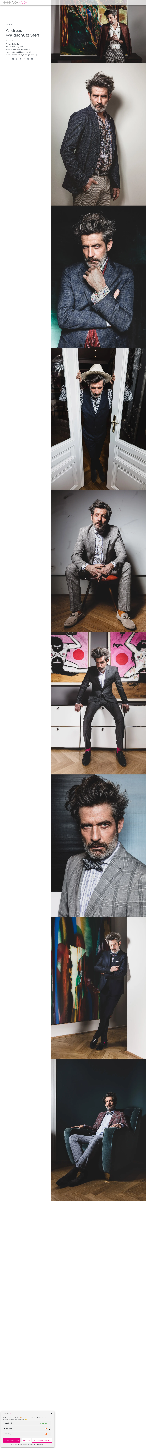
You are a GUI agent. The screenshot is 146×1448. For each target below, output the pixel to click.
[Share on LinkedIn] (20, 59)
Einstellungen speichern (42, 1440)
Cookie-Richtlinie (16, 1444)
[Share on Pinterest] (24, 59)
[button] (51, 1414)
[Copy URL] (35, 59)
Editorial (9, 24)
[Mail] (32, 59)
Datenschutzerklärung (29, 1444)
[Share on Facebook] (17, 59)
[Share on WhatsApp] (28, 59)
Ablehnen (26, 1440)
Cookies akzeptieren (11, 1440)
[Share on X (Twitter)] (13, 59)
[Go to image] (57, 716)
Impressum (40, 1444)
